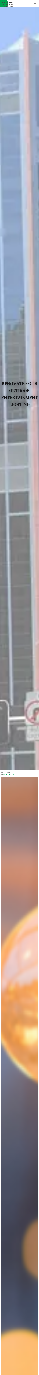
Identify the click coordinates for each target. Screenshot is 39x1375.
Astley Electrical (8, 774)
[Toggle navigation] (35, 3)
